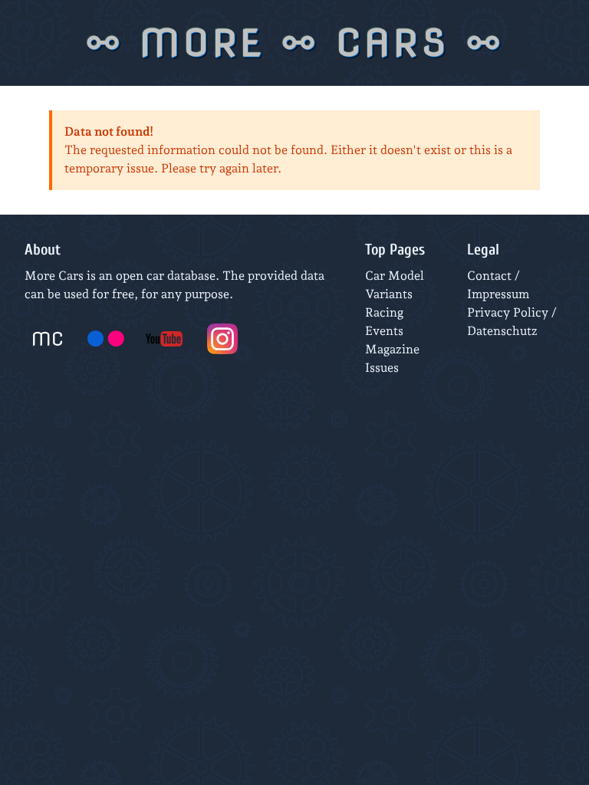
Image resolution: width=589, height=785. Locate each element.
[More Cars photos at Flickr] (106, 339)
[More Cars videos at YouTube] (164, 339)
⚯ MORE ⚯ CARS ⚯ (294, 43)
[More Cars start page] (48, 339)
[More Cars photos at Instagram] (222, 339)
